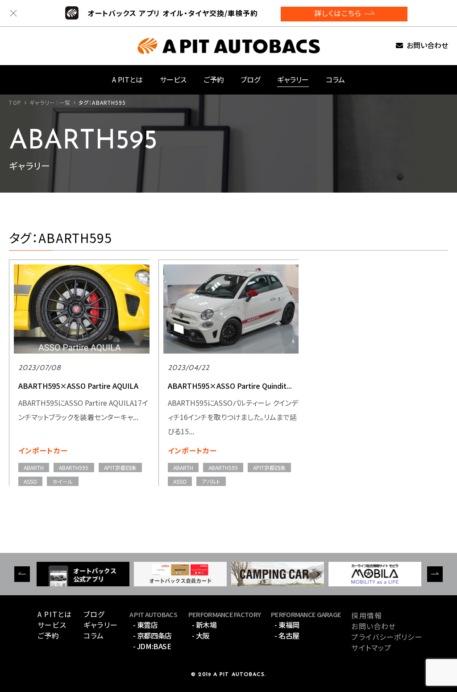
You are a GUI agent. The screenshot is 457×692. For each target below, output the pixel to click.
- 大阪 (201, 635)
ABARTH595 (73, 467)
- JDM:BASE (152, 646)
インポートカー (43, 450)
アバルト (211, 481)
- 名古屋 (286, 635)
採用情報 (366, 615)
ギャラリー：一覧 (50, 102)
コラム (335, 79)
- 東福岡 (286, 624)
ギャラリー (293, 79)
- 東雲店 (145, 624)
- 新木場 (204, 624)
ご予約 (214, 79)
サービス (173, 79)
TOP (15, 102)
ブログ (250, 79)
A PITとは (127, 79)
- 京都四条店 (152, 635)
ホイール (62, 481)
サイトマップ (371, 647)
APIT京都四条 (120, 467)
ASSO (30, 481)
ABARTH (34, 467)
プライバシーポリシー (386, 636)
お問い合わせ (427, 45)
